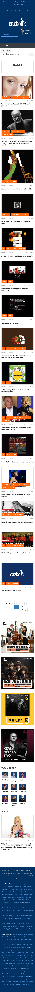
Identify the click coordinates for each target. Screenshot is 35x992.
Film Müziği (28, 897)
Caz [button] (13, 97)
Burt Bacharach (17, 942)
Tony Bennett (22, 981)
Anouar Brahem (29, 934)
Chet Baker (13, 944)
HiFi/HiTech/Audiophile (23, 907)
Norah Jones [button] (11, 487)
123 (22, 606)
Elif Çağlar (27, 947)
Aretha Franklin (5, 936)
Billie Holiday (5, 942)
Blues (30, 2)
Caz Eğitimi (21, 892)
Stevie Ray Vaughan (19, 979)
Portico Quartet (23, 973)
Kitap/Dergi (5, 915)
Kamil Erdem (24, 960)
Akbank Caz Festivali (18, 886)
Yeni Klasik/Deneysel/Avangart (19, 929)
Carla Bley (24, 942)
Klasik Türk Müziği (20, 915)
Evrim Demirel (26, 950)
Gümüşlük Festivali (17, 905)
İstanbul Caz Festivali (20, 910)
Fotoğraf (28, 899)
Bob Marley (11, 942)
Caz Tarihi (7, 894)
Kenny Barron (12, 963)
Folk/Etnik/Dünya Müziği (19, 899)
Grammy (10, 905)
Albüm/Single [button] (6, 97)
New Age (31, 921)
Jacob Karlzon (9, 958)
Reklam (12, 2)
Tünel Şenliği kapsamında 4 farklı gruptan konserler (16, 553)
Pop (17, 923)
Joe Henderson (27, 958)
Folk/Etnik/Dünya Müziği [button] (22, 484)
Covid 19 (16, 894)
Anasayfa (5, 2)
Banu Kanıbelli (16, 939)
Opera (13, 923)
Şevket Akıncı (11, 979)
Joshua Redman (16, 960)
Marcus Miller (6, 968)
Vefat (4, 929)
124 (27, 606)
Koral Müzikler (23, 918)
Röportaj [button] (27, 417)
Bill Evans (30, 939)
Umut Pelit (11, 984)
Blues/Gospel (13, 892)
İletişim (17, 2)
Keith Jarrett (5, 963)
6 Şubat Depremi (14, 884)
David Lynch (25, 944)
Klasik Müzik (24, 2)
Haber (15, 907)
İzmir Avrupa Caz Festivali (14, 913)
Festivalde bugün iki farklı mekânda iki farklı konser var (17, 522)
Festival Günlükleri (21, 897)
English (9, 897)
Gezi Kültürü (26, 902)
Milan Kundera (13, 968)
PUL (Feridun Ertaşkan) (24, 923)
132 (30, 610)
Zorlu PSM (29, 929)
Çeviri (11, 894)
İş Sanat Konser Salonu (10, 910)
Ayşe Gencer (27, 936)
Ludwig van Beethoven (27, 965)
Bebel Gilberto (24, 939)
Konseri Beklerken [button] (7, 134)
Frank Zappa (7, 952)
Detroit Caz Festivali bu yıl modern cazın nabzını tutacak (17, 462)
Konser (26, 915)
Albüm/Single (5, 889)
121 (27, 603)
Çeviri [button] (17, 131)
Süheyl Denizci (27, 979)
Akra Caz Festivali (27, 886)
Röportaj (15, 926)
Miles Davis (19, 968)
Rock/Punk (10, 926)
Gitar (30, 902)
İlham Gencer (20, 955)
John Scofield (9, 960)
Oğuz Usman (26, 971)
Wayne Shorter (26, 984)
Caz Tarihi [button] (9, 348)
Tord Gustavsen (29, 981)
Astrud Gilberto (13, 936)
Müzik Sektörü (25, 921)
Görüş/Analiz (5, 905)
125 (22, 610)
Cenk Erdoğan (30, 942)
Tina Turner (8, 981)
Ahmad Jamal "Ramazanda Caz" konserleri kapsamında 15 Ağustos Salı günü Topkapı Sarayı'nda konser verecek (17, 143)
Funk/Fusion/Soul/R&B (8, 902)
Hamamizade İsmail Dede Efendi (9, 955)
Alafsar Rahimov (21, 934)
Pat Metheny (10, 973)
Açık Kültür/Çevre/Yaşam (24, 884)
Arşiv (25, 889)
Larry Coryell (10, 965)
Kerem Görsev (26, 963)
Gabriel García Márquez (27, 952)
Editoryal (26, 894)
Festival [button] (9, 181)
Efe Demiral (21, 947)
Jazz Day (29, 913)
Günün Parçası (10, 907)
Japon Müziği (23, 913)
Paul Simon (16, 973)
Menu (5, 45)
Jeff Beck (21, 958)
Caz (17, 892)
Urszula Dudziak (18, 984)
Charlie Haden (7, 944)
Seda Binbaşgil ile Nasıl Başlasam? (16, 976)
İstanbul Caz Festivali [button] (17, 417)
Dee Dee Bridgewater (13, 947)
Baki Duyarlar (10, 939)
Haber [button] (17, 97)
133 (30, 613)
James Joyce (15, 958)
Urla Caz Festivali (28, 926)
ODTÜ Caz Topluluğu (17, 971)
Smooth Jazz (21, 926)
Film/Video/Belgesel (9, 899)
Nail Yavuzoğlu (26, 968)
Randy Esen (30, 973)
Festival (14, 897)
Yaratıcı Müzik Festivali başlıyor (10, 323)
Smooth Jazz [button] (21, 248)
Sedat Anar (26, 976)
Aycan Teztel (20, 936)
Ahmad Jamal (14, 934)
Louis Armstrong (17, 965)
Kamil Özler (30, 960)
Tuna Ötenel (5, 984)
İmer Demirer (27, 955)
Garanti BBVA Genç (18, 902)
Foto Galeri (20, 4)
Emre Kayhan (11, 950)
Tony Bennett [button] (24, 97)
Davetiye (21, 894)
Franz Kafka (13, 952)
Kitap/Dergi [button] (15, 583)
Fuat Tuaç (19, 952)
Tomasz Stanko (15, 981)
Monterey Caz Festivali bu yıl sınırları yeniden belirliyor (17, 189)
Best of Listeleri (5, 892)
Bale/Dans (30, 889)
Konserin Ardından (15, 918)
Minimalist (19, 921)
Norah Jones (10, 971)
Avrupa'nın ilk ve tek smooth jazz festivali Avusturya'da (17, 256)
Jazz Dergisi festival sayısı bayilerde (11, 590)
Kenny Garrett (19, 963)
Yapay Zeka (8, 929)
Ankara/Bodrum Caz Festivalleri (17, 889)
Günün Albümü (25, 905)
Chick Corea (19, 944)
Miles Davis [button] (22, 348)
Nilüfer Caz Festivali (7, 923)
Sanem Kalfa (5, 976)
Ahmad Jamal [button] (6, 131)
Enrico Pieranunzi (18, 950)
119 (17, 603)
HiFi (15, 4)
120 (22, 603)
